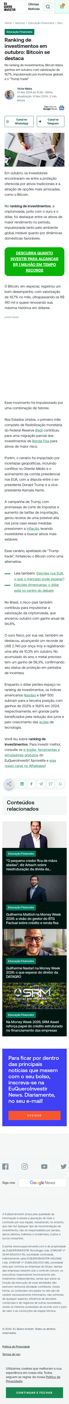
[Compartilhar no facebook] (31, 784)
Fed (39, 430)
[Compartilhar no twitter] (50, 784)
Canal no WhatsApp (21, 121)
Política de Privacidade (16, 1346)
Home (8, 23)
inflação (33, 529)
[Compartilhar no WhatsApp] (60, 784)
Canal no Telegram (53, 121)
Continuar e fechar (34, 1392)
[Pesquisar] (48, 7)
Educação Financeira (41, 23)
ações (44, 722)
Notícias (20, 23)
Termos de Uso (11, 1354)
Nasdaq (30, 695)
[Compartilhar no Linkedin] (22, 784)
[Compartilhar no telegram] (41, 784)
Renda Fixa (40, 441)
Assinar (34, 1115)
